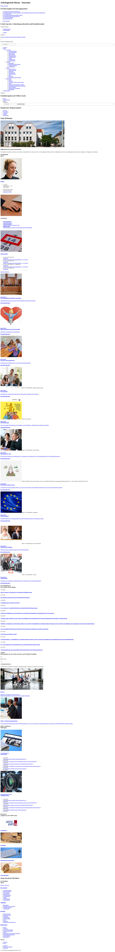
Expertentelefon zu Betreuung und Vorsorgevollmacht (14, 768)
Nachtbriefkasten (12, 74)
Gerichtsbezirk (12, 66)
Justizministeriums (6, 795)
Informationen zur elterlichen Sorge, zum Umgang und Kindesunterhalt (15, 363)
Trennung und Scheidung (6, 547)
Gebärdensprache (7, 29)
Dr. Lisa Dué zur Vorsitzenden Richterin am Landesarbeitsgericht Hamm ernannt (19, 608)
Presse (10, 75)
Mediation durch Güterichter (14, 64)
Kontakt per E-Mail (7, 191)
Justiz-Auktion (12, 53)
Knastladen (3, 845)
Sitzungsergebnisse (13, 52)
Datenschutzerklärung (7, 946)
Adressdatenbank (5, 875)
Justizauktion (4, 830)
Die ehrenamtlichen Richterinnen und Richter (11, 298)
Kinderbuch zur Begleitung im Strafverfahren (10, 331)
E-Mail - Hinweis (12, 69)
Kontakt (5, 32)
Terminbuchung (12, 59)
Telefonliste (11, 71)
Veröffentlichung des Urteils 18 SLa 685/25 (10, 602)
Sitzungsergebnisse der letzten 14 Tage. (11, 224)
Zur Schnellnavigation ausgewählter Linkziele (12, 15)
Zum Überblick (6, 21)
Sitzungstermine (12, 60)
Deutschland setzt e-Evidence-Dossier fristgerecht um (14, 759)
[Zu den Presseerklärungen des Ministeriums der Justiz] (11, 791)
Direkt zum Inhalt (4, 5)
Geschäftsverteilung (13, 65)
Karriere (2, 691)
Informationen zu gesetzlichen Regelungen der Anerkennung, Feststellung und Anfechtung (20, 394)
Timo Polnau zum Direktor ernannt (9, 634)
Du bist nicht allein (5, 422)
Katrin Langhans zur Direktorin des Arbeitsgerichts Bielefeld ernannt (16, 592)
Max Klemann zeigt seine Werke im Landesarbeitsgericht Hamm (15, 597)
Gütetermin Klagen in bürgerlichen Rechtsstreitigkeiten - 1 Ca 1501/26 (15, 259)
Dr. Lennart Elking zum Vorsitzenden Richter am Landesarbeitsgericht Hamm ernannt (20, 644)
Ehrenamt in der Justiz (6, 453)
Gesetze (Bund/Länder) (8, 929)
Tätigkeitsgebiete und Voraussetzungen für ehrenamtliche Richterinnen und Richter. (18, 300)
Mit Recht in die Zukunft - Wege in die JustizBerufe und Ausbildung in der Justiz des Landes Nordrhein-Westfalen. (15, 695)
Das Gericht (8, 50)
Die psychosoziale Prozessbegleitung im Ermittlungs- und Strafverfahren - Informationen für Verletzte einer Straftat (25, 425)
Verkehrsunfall (4, 578)
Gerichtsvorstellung (13, 51)
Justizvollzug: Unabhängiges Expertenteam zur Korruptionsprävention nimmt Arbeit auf (21, 766)
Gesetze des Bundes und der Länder (16, 82)
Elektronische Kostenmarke (14, 88)
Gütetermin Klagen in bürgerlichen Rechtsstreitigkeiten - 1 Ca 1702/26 (15, 270)
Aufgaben (8, 62)
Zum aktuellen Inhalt (7, 18)
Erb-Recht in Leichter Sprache (8, 484)
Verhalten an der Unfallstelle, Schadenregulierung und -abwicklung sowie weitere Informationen (21, 580)
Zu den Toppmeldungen (8, 17)
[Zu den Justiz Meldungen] (11, 750)
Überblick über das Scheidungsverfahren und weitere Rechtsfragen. (15, 549)
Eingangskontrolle (12, 56)
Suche (4, 101)
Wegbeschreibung (12, 70)
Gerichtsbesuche (12, 57)
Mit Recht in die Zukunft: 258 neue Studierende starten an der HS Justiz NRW (19, 761)
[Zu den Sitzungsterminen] (11, 251)
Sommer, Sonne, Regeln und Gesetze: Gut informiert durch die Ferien (17, 763)
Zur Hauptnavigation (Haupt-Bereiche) (11, 16)
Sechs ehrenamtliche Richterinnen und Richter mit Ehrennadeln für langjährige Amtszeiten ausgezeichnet (24, 629)
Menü (4, 48)
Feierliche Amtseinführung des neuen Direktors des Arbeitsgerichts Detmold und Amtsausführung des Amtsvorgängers (27, 613)
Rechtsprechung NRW (8, 931)
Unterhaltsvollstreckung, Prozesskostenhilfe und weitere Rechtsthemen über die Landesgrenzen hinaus (22, 518)
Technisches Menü (4, 26)
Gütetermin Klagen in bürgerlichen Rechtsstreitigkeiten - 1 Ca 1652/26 (15, 266)
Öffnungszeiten (12, 72)
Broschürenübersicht (5, 271)
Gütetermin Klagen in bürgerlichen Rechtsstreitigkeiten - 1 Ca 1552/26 (15, 262)
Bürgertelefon (11, 89)
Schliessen (3, 34)
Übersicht (5, 942)
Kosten (10, 79)
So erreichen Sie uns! (7, 222)
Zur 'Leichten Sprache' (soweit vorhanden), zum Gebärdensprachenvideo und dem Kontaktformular (24, 12)
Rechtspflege (11, 63)
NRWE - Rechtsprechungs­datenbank (9, 721)
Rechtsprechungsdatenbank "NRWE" (16, 84)
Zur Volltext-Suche (7, 14)
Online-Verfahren (12, 87)
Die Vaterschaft (4, 391)
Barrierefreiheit (6, 30)
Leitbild (10, 58)
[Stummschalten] (1, 660)
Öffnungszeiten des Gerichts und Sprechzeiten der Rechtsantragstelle (17, 227)
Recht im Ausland (5, 516)
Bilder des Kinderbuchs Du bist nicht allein (10, 329)
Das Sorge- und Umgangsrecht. (8, 360)
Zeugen (10, 83)
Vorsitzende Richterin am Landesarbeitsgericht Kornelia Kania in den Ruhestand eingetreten (22, 649)
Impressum (11, 76)
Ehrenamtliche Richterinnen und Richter (17, 85)
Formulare (11, 81)
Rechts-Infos (8, 78)
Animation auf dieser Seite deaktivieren (11, 11)
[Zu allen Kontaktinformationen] (11, 178)
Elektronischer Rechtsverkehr (15, 77)
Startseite (5, 47)
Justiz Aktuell (5, 754)
